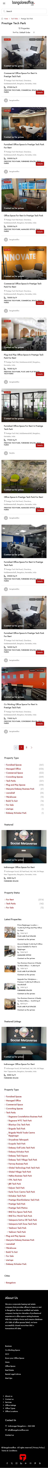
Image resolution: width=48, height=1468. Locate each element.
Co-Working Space (12, 1350)
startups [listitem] (9, 809)
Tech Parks (14, 19)
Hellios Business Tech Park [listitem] (20, 1175)
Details (40, 92)
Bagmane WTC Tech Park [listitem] (20, 1120)
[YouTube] (31, 1463)
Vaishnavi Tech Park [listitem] (17, 1228)
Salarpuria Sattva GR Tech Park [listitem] (23, 1220)
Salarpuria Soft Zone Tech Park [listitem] (23, 1224)
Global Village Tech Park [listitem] (20, 1171)
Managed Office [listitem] (13, 768)
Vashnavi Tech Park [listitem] (17, 1232)
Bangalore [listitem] (11, 1282)
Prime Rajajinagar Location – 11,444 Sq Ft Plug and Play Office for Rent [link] (29, 928)
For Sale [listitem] (10, 805)
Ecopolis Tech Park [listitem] (17, 1143)
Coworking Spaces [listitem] (14, 776)
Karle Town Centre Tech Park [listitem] (22, 1191)
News (7, 1362)
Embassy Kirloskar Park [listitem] (16, 813)
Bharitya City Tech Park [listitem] (19, 1124)
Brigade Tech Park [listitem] (17, 1128)
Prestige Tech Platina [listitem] (18, 1208)
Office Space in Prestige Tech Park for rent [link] (23, 497)
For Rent (32, 39)
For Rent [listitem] (10, 899)
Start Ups (8, 1378)
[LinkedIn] (21, 1463)
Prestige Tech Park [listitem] (17, 1204)
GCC (7, 1354)
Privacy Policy (38, 1447)
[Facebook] (7, 1463)
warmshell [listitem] (10, 792)
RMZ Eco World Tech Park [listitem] (20, 1216)
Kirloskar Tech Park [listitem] (17, 1195)
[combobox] (27, 32)
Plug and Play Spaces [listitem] (15, 784)
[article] (24, 858)
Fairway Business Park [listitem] (18, 1163)
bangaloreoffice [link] (14, 100)
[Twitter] (12, 1463)
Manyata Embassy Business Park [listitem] (20, 788)
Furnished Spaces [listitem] (14, 764)
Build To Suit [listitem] (12, 801)
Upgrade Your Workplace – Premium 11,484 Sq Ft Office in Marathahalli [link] (28, 982)
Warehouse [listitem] (11, 797)
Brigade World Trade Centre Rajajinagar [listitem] (22, 1134)
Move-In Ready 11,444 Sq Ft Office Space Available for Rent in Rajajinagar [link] (29, 947)
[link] (24, 52)
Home (6, 19)
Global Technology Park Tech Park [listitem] (24, 1167)
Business (8, 1346)
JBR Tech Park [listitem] (15, 1183)
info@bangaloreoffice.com (18, 1430)
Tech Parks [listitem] (11, 780)
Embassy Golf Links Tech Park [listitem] (22, 1147)
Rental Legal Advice (13, 1374)
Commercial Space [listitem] (14, 772)
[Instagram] (17, 1463)
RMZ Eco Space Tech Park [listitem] (20, 1212)
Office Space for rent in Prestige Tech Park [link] (23, 215)
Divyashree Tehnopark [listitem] (18, 1139)
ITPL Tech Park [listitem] (15, 1179)
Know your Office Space (14, 1358)
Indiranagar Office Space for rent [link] (19, 867)
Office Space (10, 1366)
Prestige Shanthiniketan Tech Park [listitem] (24, 1199)
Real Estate (9, 1370)
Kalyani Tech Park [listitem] (16, 1187)
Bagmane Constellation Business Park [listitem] (25, 1116)
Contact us (9, 1435)
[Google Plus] (26, 1463)
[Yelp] (40, 1463)
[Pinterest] (35, 1463)
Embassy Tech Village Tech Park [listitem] (23, 1159)
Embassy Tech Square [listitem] (18, 1155)
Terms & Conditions (9, 1450)
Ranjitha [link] (12, 453)
